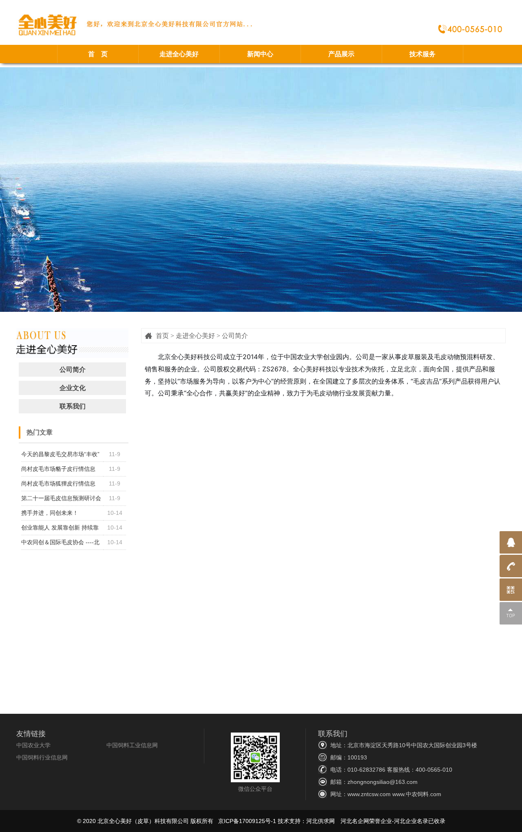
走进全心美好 (179, 54)
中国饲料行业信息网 (42, 757)
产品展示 (341, 54)
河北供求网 (320, 821)
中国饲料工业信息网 (132, 745)
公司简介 (73, 369)
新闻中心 (260, 54)
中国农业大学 (33, 745)
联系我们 (73, 406)
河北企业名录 (411, 821)
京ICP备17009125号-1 (247, 821)
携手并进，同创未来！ (49, 513)
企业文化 (73, 387)
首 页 (98, 54)
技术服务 (422, 54)
